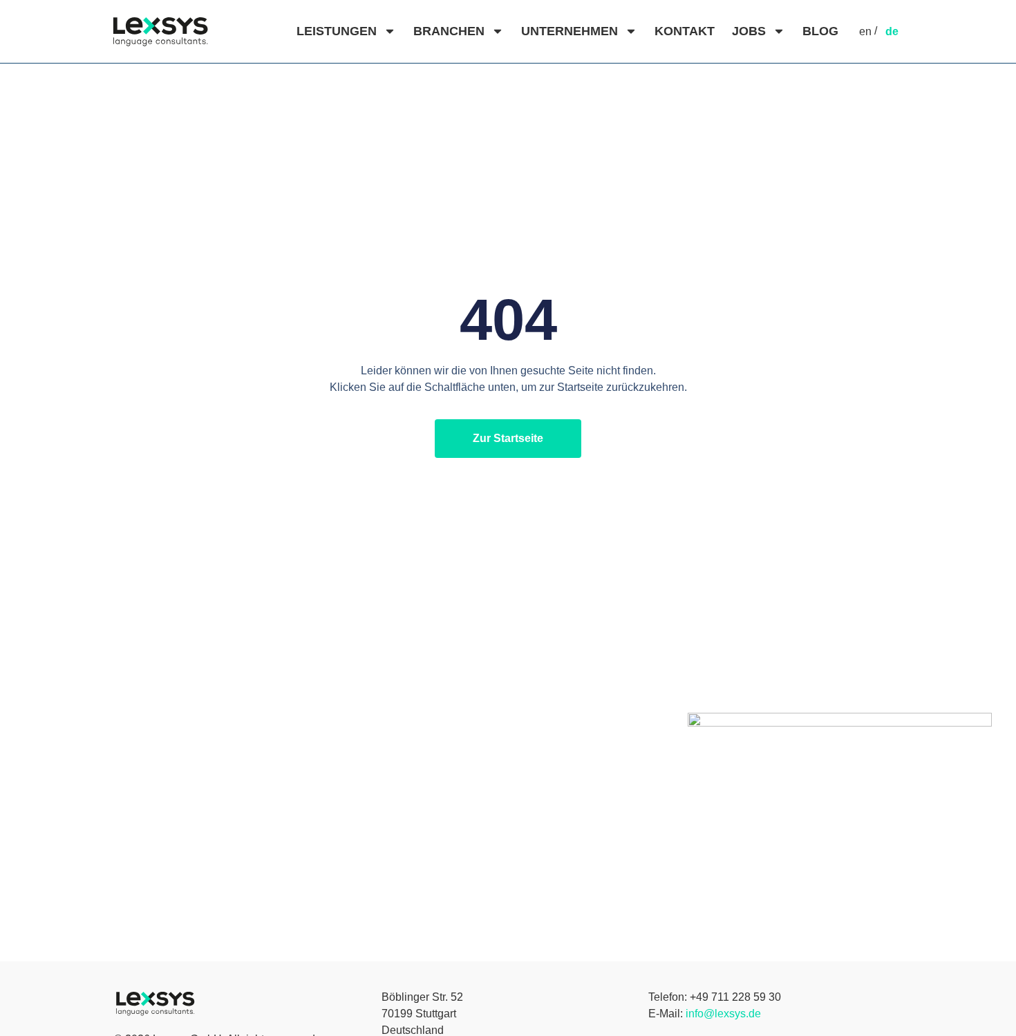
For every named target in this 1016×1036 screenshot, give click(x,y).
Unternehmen (569, 31)
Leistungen (337, 31)
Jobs (749, 31)
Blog (820, 31)
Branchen (449, 31)
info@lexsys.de (723, 1013)
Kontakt (685, 31)
